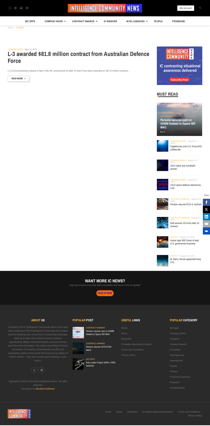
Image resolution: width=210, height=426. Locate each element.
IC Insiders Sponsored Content (136, 344)
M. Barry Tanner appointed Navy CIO (185, 260)
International (176, 360)
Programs (178, 21)
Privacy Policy (128, 355)
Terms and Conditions (132, 349)
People (158, 21)
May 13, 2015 (31, 49)
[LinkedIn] (206, 216)
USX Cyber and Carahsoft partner (182, 167)
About (124, 333)
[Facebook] (206, 202)
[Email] (206, 223)
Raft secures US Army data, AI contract (184, 224)
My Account (186, 8)
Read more (17, 78)
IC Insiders (110, 21)
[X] (206, 209)
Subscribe (126, 339)
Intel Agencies (135, 21)
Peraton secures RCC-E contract (185, 204)
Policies (174, 371)
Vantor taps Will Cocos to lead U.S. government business (184, 242)
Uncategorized (177, 388)
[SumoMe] (206, 231)
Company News (54, 21)
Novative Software (45, 389)
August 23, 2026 (188, 116)
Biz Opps (30, 21)
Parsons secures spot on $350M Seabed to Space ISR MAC (177, 124)
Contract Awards (83, 21)
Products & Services (180, 377)
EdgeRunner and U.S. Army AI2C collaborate (186, 148)
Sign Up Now (105, 293)
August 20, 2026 (187, 237)
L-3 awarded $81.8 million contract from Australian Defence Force (78, 57)
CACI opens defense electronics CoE (185, 186)
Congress (174, 339)
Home (10, 27)
